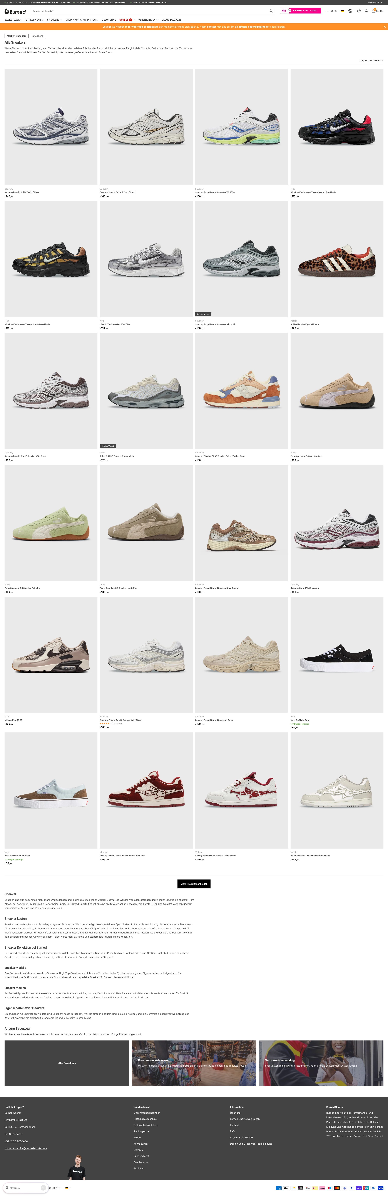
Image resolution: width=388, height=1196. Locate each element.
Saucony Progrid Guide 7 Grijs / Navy (22, 192)
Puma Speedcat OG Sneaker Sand (306, 456)
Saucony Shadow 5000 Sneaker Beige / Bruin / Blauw (220, 456)
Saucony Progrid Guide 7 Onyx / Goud (117, 192)
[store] (350, 11)
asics (102, 452)
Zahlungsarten (142, 1131)
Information (237, 1107)
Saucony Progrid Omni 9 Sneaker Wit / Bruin (25, 456)
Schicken (139, 1168)
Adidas (294, 321)
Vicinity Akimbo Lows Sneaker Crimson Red (215, 855)
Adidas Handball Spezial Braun (305, 324)
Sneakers (37, 36)
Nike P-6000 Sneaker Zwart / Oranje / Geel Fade (27, 324)
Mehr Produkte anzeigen (194, 884)
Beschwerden (141, 1162)
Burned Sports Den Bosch (245, 1118)
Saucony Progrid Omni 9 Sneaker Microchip (215, 324)
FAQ (232, 1131)
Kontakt (234, 1125)
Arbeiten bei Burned (241, 1137)
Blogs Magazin (171, 19)
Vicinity (103, 852)
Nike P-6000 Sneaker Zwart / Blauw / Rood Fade (313, 192)
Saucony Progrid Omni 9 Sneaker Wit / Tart (215, 192)
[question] (358, 11)
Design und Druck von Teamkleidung (251, 1143)
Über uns (235, 1112)
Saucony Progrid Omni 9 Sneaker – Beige (214, 720)
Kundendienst (142, 1107)
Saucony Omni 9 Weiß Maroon (305, 588)
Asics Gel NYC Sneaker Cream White (117, 456)
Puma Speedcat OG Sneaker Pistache (22, 588)
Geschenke (109, 19)
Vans (293, 716)
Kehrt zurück (141, 1143)
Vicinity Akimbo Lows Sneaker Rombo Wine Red (122, 855)
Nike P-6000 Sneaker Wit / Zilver (115, 324)
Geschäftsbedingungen (147, 1112)
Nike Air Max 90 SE (13, 720)
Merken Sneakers (16, 36)
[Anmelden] (366, 11)
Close (384, 26)
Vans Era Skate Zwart (300, 720)
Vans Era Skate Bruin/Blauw (17, 855)
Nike (293, 189)
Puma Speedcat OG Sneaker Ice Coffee (118, 588)
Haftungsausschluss (145, 1118)
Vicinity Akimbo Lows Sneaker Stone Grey (310, 855)
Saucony (9, 189)
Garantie (139, 1149)
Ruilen (137, 1137)
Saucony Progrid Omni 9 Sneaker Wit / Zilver (120, 720)
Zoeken (271, 11)
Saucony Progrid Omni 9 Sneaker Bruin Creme (216, 588)
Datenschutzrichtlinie (146, 1125)
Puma (293, 452)
